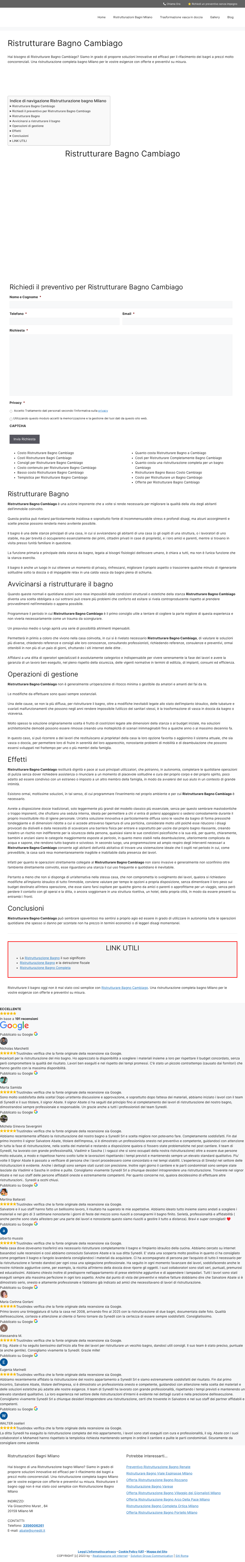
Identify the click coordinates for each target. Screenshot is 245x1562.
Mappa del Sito (157, 1551)
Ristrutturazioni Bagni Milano (132, 17)
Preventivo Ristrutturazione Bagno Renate (158, 1467)
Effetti (16, 131)
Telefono (18, 314)
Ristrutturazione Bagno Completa (45, 968)
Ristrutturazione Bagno (42, 958)
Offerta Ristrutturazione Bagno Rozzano (157, 1480)
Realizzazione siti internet (110, 1556)
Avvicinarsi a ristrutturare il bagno (36, 121)
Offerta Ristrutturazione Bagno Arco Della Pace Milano (168, 1499)
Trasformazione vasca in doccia (181, 17)
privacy (103, 410)
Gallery (215, 17)
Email (128, 314)
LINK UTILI (19, 141)
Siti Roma (182, 1556)
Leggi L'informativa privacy (97, 1551)
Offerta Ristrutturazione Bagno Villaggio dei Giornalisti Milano (173, 1493)
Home (102, 17)
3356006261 (33, 1525)
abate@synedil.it (32, 1530)
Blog (230, 17)
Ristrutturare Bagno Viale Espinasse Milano (159, 1473)
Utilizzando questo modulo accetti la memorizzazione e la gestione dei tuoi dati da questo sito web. (80, 418)
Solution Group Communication (152, 1556)
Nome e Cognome (25, 297)
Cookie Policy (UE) (131, 1551)
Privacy (17, 403)
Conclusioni (20, 136)
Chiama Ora (173, 3)
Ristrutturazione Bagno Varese (149, 1486)
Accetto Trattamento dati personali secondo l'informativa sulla (61, 410)
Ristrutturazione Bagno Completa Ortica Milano (162, 1506)
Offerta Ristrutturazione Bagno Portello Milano (161, 1512)
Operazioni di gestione (28, 126)
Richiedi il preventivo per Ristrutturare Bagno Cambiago (51, 111)
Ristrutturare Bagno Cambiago (33, 106)
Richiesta (19, 330)
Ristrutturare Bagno (26, 116)
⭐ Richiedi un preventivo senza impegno (212, 3)
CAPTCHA (18, 426)
